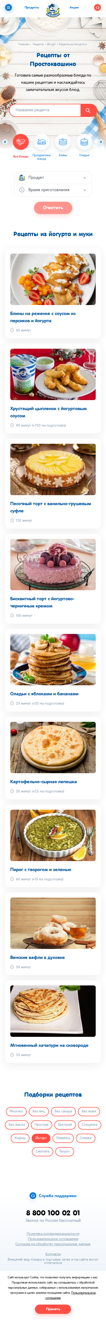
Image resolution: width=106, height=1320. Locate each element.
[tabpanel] (41, 147)
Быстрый (65, 1125)
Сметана (42, 1151)
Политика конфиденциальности (53, 1234)
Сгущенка (90, 1125)
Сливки (86, 1138)
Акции (74, 7)
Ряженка (63, 1138)
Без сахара (63, 1111)
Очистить (53, 208)
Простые (41, 1125)
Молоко (16, 1111)
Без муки (89, 1111)
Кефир (20, 1138)
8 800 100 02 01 (53, 1212)
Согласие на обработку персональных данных (53, 1244)
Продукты (32, 7)
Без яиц (39, 1111)
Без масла (17, 1125)
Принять (53, 1309)
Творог (64, 1151)
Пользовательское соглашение (53, 1239)
